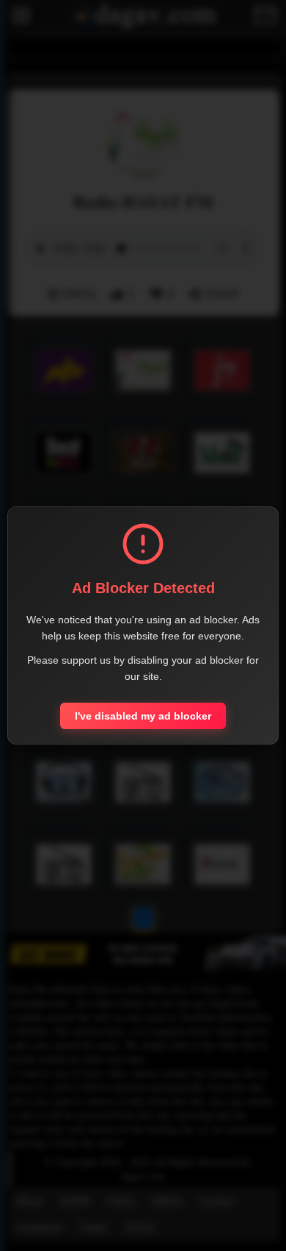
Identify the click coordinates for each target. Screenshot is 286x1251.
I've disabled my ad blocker (143, 716)
